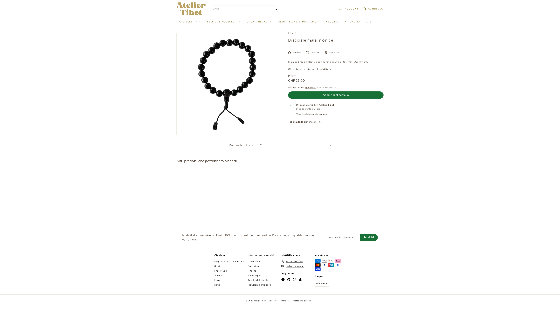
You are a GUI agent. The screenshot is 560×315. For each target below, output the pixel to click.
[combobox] (244, 9)
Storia (217, 266)
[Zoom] (227, 84)
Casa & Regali (258, 21)
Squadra (219, 275)
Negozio (332, 21)
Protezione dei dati (302, 301)
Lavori (218, 280)
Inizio (291, 33)
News (217, 284)
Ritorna (252, 270)
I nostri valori (221, 270)
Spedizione (310, 87)
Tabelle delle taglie (258, 280)
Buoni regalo (255, 275)
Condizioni (254, 261)
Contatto (273, 301)
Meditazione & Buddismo (298, 21)
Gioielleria (189, 21)
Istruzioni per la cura (259, 284)
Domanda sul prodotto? (245, 145)
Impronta (285, 301)
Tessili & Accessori (223, 21)
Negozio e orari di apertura (229, 261)
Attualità (352, 21)
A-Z (368, 21)
